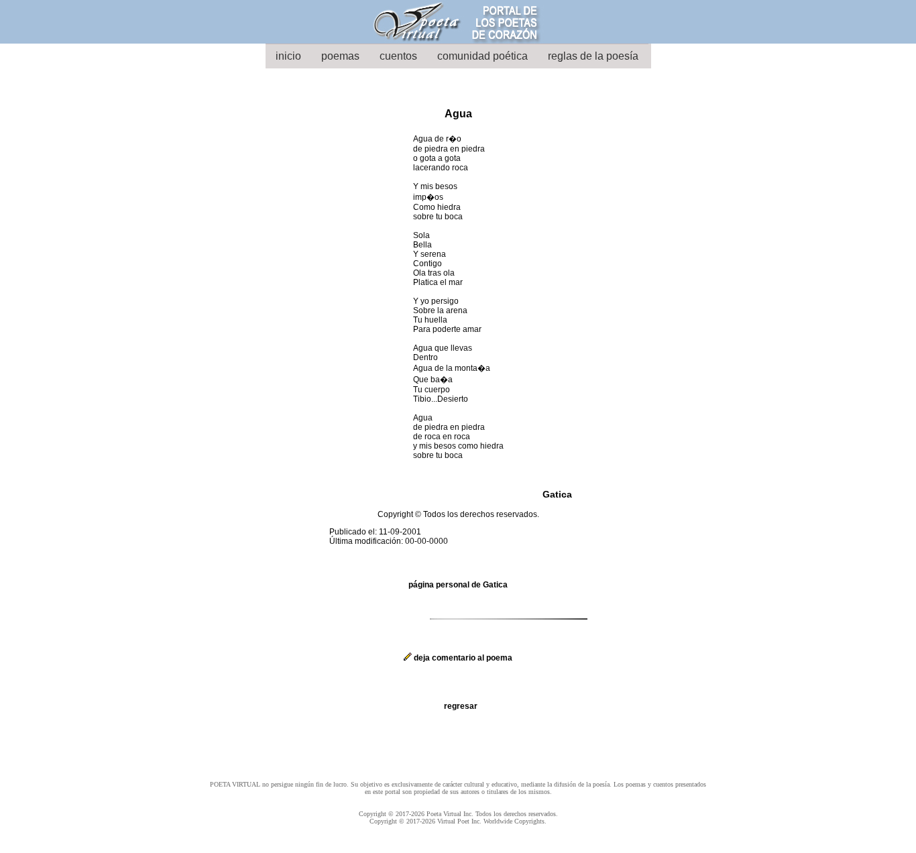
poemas (340, 56)
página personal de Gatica (458, 584)
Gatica (557, 494)
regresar (460, 706)
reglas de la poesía (593, 56)
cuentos (398, 56)
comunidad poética (482, 56)
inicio (288, 56)
